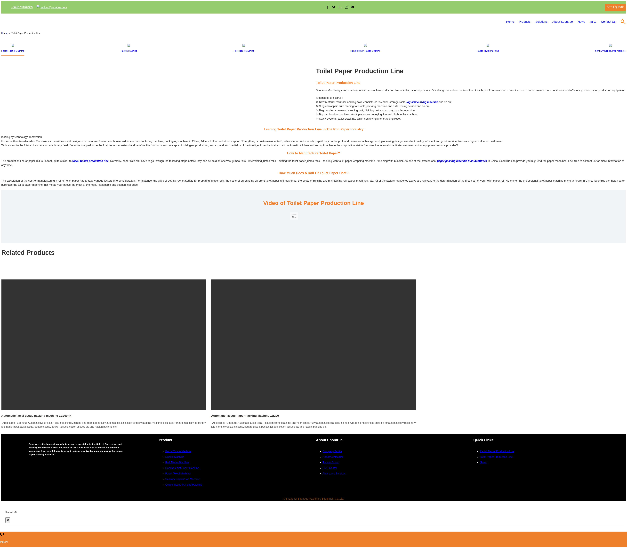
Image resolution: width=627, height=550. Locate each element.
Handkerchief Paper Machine (182, 468)
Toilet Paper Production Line (496, 457)
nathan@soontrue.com (53, 7)
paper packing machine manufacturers (462, 161)
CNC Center (329, 468)
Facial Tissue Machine (178, 451)
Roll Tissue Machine (177, 462)
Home (510, 21)
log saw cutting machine (422, 102)
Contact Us (608, 21)
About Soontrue (562, 21)
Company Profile (332, 451)
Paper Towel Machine (177, 473)
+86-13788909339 (22, 7)
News (581, 21)
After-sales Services (334, 473)
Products (525, 21)
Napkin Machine (174, 457)
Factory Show (330, 462)
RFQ (593, 21)
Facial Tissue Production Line (497, 451)
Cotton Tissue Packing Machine (183, 484)
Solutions (541, 21)
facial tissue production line (90, 161)
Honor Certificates (332, 457)
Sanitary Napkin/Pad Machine (182, 479)
